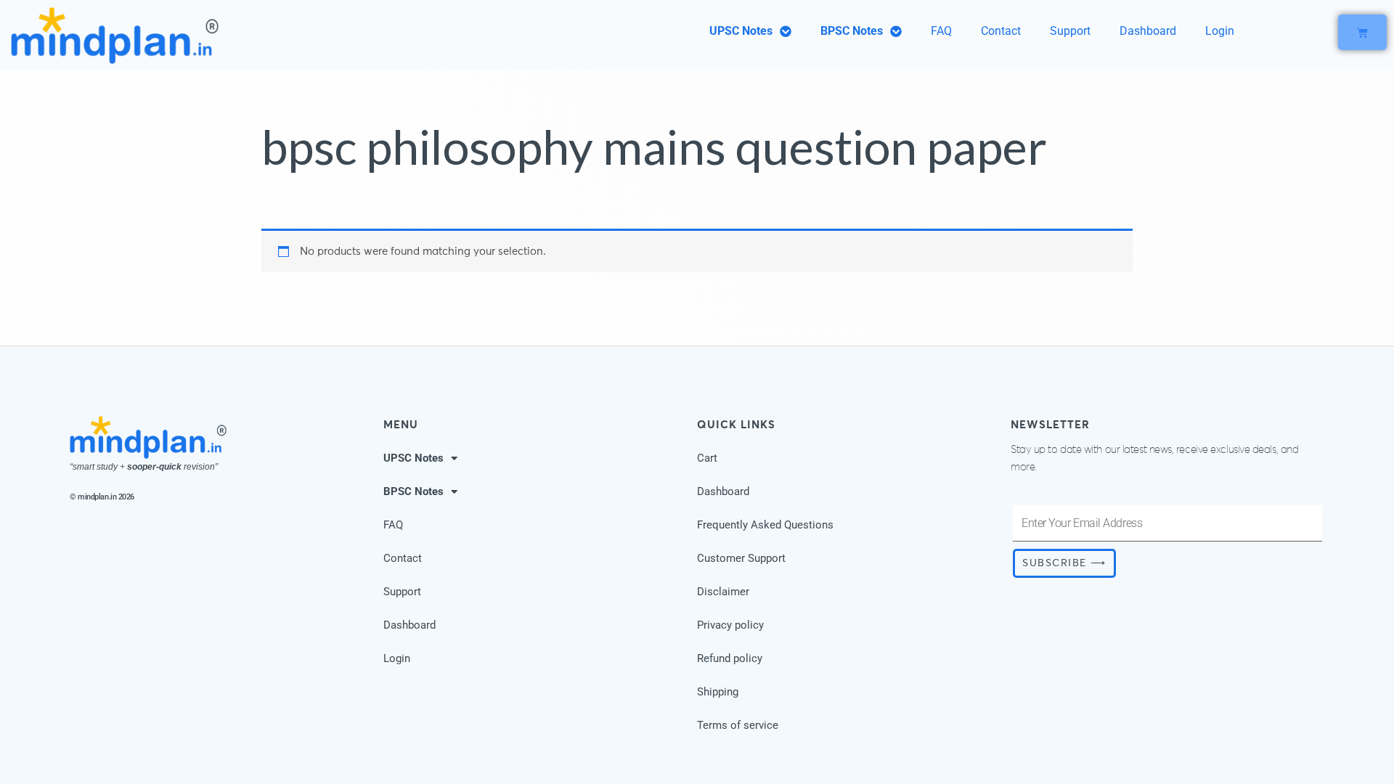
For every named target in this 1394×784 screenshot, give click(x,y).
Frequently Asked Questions (765, 524)
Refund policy (729, 658)
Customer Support (741, 558)
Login (1219, 31)
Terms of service (737, 725)
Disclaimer (723, 591)
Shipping (717, 691)
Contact (1001, 31)
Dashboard (1148, 31)
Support (1070, 31)
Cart (707, 458)
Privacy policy (730, 625)
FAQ (941, 31)
